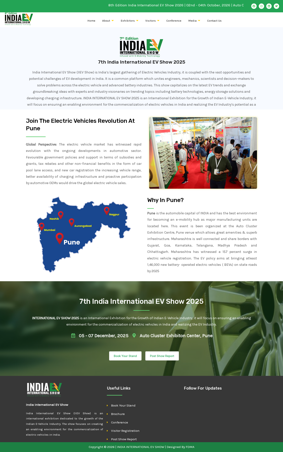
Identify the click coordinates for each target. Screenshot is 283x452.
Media (192, 20)
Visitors (150, 20)
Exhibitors (128, 20)
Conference (173, 20)
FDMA (190, 447)
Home (91, 20)
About (106, 20)
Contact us (214, 20)
